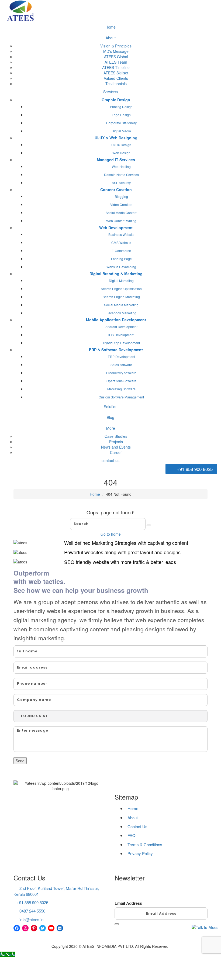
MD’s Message (116, 51)
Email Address (128, 903)
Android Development (121, 326)
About (111, 37)
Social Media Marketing (121, 304)
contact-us (110, 460)
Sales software (121, 364)
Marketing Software (121, 389)
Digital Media (121, 131)
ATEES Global (116, 56)
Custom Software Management (121, 397)
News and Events (116, 447)
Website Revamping (121, 266)
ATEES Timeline (116, 67)
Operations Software (121, 380)
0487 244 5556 (32, 911)
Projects (116, 441)
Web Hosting (121, 166)
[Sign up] (117, 924)
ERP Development (121, 356)
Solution (111, 406)
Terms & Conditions (144, 844)
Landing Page (121, 258)
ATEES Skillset (115, 72)
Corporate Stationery (121, 123)
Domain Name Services (121, 174)
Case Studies (116, 436)
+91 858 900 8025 (194, 469)
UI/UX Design (121, 144)
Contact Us (137, 826)
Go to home (111, 534)
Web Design (121, 152)
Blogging (121, 196)
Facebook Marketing (121, 313)
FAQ (131, 835)
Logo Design (121, 114)
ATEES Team (116, 62)
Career (116, 452)
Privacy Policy (140, 853)
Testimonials (116, 83)
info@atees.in (31, 919)
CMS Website (121, 242)
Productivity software (121, 372)
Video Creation (121, 204)
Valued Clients (116, 78)
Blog (110, 417)
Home (110, 27)
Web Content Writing (121, 220)
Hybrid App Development (121, 342)
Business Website (121, 234)
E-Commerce (121, 250)
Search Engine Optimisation (121, 288)
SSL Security (121, 182)
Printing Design (121, 106)
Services (110, 91)
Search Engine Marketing (121, 296)
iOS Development (121, 334)
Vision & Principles (116, 46)
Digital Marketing (121, 280)
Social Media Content (121, 212)
